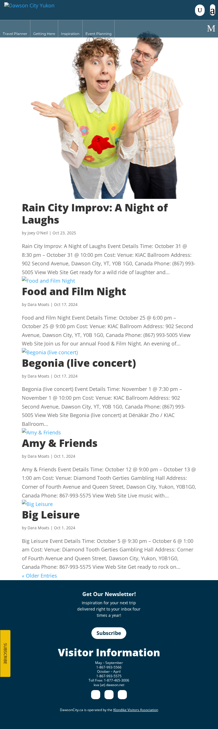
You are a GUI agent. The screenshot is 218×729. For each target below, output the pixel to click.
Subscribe (109, 633)
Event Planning (98, 34)
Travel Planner (15, 34)
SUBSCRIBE (5, 653)
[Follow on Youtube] (122, 694)
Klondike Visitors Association (135, 709)
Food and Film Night (74, 291)
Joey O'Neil (38, 233)
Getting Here (44, 34)
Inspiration (70, 34)
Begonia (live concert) (79, 363)
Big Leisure (51, 515)
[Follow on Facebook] (95, 694)
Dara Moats (38, 304)
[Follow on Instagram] (109, 694)
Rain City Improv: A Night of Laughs (95, 214)
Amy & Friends (60, 443)
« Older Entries (39, 575)
